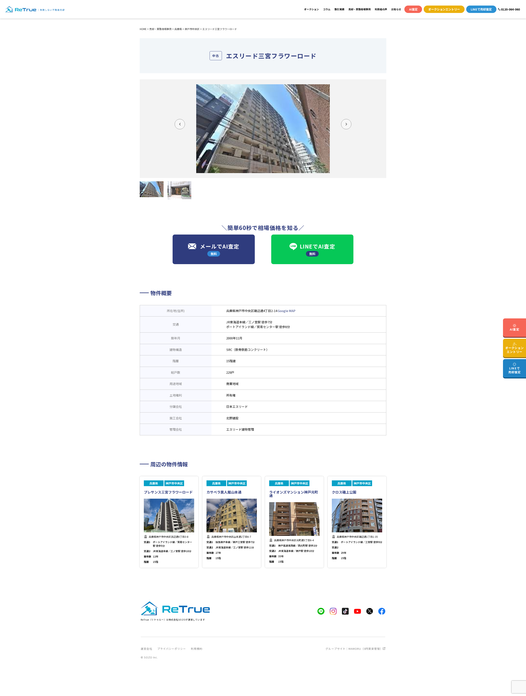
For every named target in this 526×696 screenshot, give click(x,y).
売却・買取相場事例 (359, 9)
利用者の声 (381, 9)
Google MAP (286, 311)
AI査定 (413, 9)
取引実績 (339, 9)
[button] (180, 124)
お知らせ (396, 9)
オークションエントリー (444, 9)
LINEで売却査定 (481, 9)
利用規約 (196, 649)
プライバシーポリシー (171, 649)
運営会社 (146, 649)
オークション (311, 9)
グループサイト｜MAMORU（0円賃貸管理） (354, 649)
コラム (326, 9)
